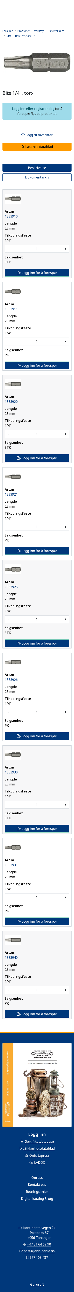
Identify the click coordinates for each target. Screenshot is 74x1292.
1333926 (11, 679)
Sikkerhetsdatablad (39, 1148)
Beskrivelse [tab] (37, 167)
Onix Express (39, 1155)
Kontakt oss (37, 1184)
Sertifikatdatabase (39, 1141)
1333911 (11, 309)
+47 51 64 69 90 (39, 1244)
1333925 (11, 587)
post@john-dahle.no (39, 1251)
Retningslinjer (37, 1191)
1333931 (11, 865)
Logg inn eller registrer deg (33, 108)
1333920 (11, 401)
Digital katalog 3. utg (37, 1198)
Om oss (37, 1177)
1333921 (11, 494)
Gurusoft (37, 1284)
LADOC (39, 1162)
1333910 (11, 216)
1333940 (11, 957)
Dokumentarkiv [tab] (37, 177)
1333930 (11, 772)
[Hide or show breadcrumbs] (35, 36)
